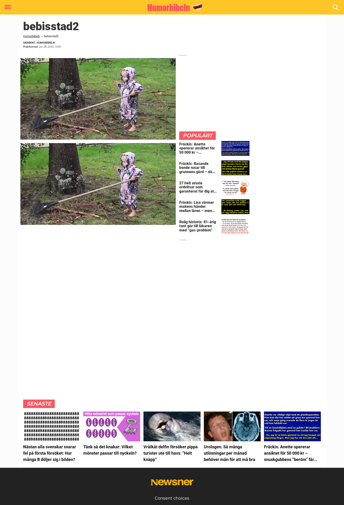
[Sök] (336, 7)
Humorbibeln (31, 36)
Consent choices (172, 498)
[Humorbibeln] (170, 7)
